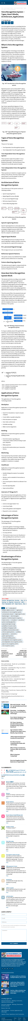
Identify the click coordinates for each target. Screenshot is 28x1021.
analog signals (12, 608)
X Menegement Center (11, 866)
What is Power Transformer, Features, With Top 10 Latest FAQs (18, 749)
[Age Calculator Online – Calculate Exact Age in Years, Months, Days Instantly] (5, 731)
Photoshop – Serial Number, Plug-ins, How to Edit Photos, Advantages (18, 712)
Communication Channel (7, 614)
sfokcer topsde (10, 887)
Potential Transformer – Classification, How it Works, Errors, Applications (7, 654)
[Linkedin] (7, 969)
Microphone (14, 620)
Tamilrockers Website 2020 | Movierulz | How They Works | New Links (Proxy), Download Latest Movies (17, 984)
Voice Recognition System (8, 8)
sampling (18, 632)
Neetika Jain (8, 20)
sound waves (14, 633)
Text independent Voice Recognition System (12, 641)
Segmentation (5, 633)
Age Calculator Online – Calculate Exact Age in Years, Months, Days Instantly (13, 679)
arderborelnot (9, 896)
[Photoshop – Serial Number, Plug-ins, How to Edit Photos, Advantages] (5, 712)
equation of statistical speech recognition (12, 618)
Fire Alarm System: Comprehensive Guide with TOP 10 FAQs (17, 743)
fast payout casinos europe (13, 854)
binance (8, 793)
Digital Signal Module (20, 614)
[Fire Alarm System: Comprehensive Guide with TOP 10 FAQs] (5, 743)
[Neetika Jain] (2, 20)
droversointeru (10, 801)
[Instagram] (5, 969)
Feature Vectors (5, 620)
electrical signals (14, 616)
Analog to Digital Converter (8, 610)
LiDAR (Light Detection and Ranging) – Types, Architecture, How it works (21, 654)
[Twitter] (5, 22)
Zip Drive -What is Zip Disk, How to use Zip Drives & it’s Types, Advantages (18, 992)
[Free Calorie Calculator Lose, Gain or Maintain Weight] (5, 718)
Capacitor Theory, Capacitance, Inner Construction (12, 1014)
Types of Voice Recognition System (10, 643)
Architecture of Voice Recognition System (11, 612)
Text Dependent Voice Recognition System (11, 639)
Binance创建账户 (10, 781)
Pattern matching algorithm (8, 622)
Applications (19, 610)
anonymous (9, 879)
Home (2, 8)
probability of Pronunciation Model (10, 630)
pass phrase (21, 620)
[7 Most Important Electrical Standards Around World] (5, 737)
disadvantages (5, 616)
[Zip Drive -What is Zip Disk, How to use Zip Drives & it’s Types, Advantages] (5, 992)
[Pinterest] (9, 22)
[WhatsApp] (12, 22)
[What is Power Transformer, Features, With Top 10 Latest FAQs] (5, 749)
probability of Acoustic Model (9, 626)
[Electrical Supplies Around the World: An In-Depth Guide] (5, 761)
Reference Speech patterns (8, 632)
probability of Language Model (9, 628)
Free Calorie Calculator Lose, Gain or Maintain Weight (18, 718)
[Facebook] (2, 22)
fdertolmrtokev (10, 841)
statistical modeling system (8, 637)
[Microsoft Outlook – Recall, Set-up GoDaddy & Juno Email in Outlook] (5, 706)
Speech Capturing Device (7, 635)
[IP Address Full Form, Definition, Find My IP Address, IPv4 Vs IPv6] (5, 977)
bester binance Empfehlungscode (14, 815)
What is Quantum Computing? (9, 694)
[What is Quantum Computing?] (5, 755)
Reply (2, 778)
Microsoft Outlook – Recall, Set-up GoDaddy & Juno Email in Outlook (18, 706)
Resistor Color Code (5, 1008)
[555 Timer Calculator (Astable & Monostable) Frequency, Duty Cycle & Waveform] (5, 724)
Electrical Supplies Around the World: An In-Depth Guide (18, 761)
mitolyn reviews (10, 826)
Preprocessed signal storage (8, 624)
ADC (6, 608)
